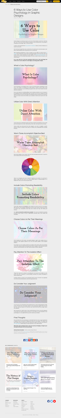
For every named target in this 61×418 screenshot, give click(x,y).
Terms (34, 414)
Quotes (31, 405)
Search (47, 1)
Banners (31, 406)
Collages (22, 406)
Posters (31, 401)
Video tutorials (15, 406)
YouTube (54, 401)
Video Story (32, 404)
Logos (31, 402)
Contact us (7, 406)
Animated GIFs (23, 410)
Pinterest (29, 340)
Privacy (37, 414)
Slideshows (23, 405)
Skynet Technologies (26, 331)
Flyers (22, 407)
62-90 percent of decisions (30, 45)
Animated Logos (24, 404)
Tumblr (36, 340)
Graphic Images (24, 401)
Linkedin (32, 340)
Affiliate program (8, 402)
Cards (22, 402)
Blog (14, 405)
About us (6, 401)
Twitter (26, 333)
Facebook (24, 340)
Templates (15, 401)
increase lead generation (40, 54)
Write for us (7, 405)
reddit (34, 340)
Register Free (56, 1)
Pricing (6, 404)
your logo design (17, 323)
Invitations (32, 407)
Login (51, 1)
